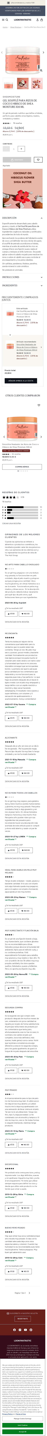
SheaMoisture (11, 97)
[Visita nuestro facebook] (14, 1330)
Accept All (22, 1432)
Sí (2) (12, 1070)
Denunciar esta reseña (17, 622)
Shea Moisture (15, 27)
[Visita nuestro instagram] (20, 1330)
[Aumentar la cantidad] (21, 149)
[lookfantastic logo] (22, 20)
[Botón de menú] (2, 20)
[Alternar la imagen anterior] (2, 52)
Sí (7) (12, 718)
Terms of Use (21, 1414)
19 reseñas (17, 123)
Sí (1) (12, 1145)
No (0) (26, 614)
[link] (37, 20)
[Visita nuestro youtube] (25, 1330)
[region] (22, 1397)
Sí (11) (12, 850)
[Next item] (41, 437)
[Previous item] (4, 437)
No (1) (26, 1271)
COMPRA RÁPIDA (22, 467)
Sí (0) (12, 614)
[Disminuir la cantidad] (6, 149)
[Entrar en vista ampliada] (41, 70)
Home (5, 27)
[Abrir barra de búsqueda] (7, 20)
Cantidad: (8, 144)
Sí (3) (12, 911)
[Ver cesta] (41, 20)
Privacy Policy (7, 1414)
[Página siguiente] (29, 1293)
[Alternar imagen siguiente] (43, 52)
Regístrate (23, 1319)
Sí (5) (12, 988)
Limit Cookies (22, 1425)
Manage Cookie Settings (22, 1419)
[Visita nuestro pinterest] (31, 1330)
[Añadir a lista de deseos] (38, 159)
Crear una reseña (11, 523)
